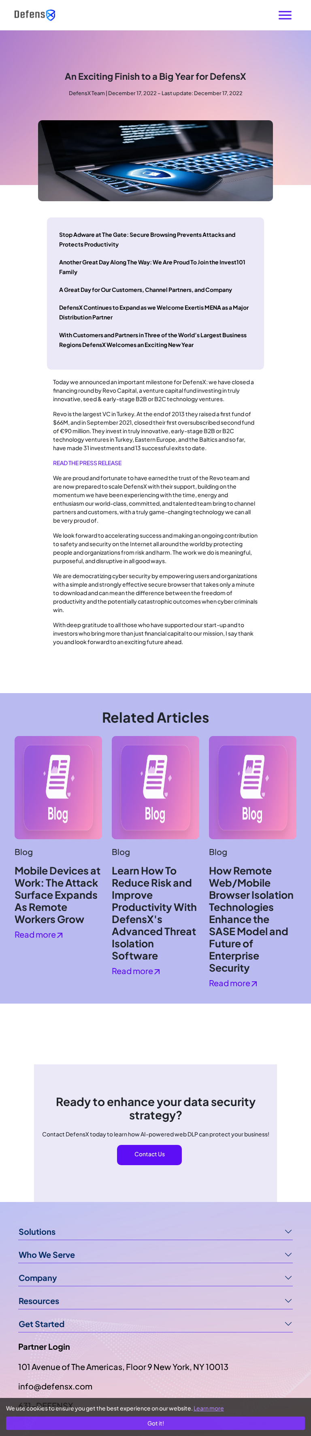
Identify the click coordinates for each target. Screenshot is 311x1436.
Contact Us (149, 1153)
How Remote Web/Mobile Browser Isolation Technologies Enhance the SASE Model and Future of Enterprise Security (251, 919)
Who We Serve (47, 1254)
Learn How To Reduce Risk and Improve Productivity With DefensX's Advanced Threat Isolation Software (154, 913)
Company (38, 1277)
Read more (36, 934)
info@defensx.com (55, 1386)
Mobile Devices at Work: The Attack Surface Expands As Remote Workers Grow (57, 894)
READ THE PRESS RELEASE (87, 462)
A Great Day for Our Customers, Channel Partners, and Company (145, 289)
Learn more (209, 1408)
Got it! (155, 1423)
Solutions (37, 1231)
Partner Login (44, 1346)
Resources (39, 1301)
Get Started (41, 1324)
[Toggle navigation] (285, 15)
